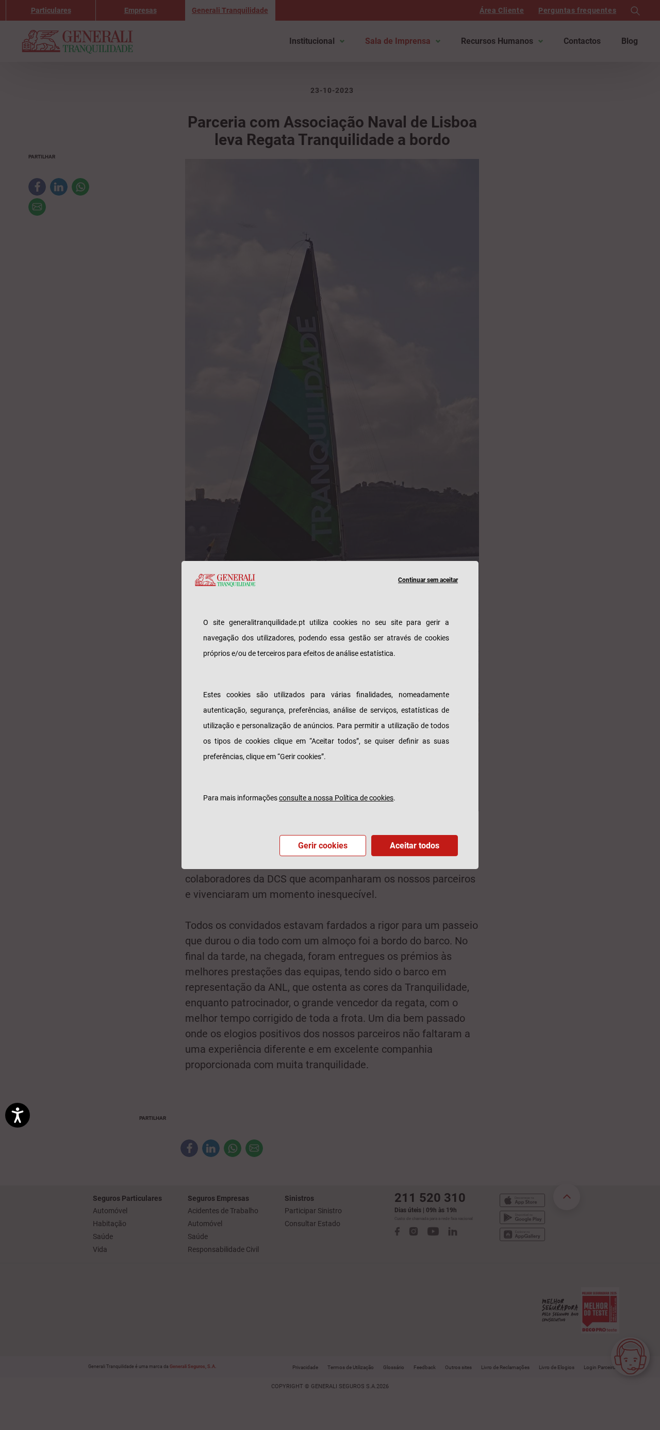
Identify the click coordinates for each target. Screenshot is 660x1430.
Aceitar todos (414, 845)
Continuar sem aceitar (428, 580)
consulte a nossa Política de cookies (336, 798)
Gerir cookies (323, 845)
